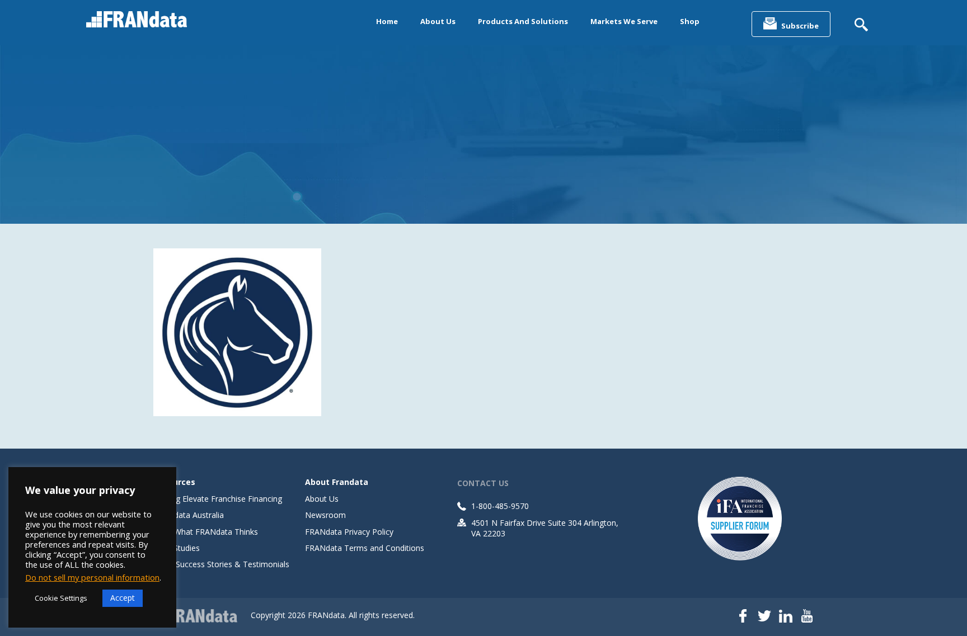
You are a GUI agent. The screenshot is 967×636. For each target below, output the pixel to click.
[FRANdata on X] (764, 617)
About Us (438, 21)
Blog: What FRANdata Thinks (205, 531)
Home (387, 21)
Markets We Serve (624, 21)
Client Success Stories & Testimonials (221, 564)
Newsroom (325, 515)
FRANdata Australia (188, 515)
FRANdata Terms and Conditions (364, 548)
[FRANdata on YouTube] (807, 617)
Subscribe (800, 26)
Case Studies (176, 548)
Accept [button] (122, 597)
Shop (690, 21)
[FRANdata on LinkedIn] (785, 617)
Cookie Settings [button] (61, 598)
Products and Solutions (523, 21)
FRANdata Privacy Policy (349, 531)
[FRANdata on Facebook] (743, 617)
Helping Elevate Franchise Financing (217, 498)
